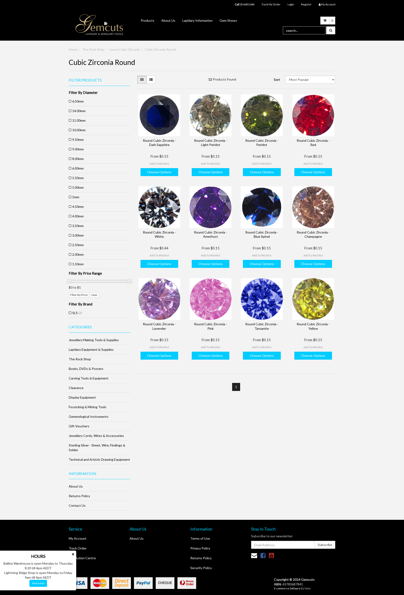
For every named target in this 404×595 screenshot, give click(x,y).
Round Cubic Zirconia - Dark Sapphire (159, 142)
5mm (75, 197)
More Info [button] (38, 583)
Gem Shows (228, 20)
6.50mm (78, 101)
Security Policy (201, 568)
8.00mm (78, 159)
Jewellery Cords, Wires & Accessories (96, 436)
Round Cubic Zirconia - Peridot (261, 142)
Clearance (76, 388)
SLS (77, 313)
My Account (78, 538)
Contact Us (77, 505)
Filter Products (85, 80)
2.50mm (78, 245)
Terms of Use (200, 538)
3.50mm (78, 226)
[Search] (330, 30)
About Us (168, 20)
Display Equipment (82, 397)
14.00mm (79, 111)
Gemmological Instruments (88, 416)
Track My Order (271, 4)
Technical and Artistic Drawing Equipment (99, 459)
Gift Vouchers (79, 426)
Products (147, 20)
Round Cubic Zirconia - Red (313, 142)
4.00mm (78, 216)
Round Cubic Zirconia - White (159, 234)
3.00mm (78, 235)
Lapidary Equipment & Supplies (91, 349)
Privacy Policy (200, 548)
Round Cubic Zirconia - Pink (210, 326)
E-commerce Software (287, 588)
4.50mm (78, 207)
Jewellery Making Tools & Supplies (94, 340)
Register (306, 4)
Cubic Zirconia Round (160, 49)
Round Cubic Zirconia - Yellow (313, 326)
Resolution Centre (82, 558)
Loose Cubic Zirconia (124, 49)
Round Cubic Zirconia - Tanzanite (261, 326)
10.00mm (79, 130)
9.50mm (78, 140)
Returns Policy (79, 496)
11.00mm (79, 120)
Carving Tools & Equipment (88, 378)
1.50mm (78, 264)
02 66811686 (244, 4)
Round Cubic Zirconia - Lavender (159, 326)
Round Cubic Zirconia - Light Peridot (210, 142)
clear (94, 295)
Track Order (78, 548)
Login (291, 4)
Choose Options (159, 172)
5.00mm (78, 187)
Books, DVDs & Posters (86, 369)
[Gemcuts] (99, 24)
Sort (277, 79)
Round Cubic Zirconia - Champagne (313, 234)
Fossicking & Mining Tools (87, 407)
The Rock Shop (93, 49)
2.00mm (78, 254)
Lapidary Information (197, 20)
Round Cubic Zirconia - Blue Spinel (261, 234)
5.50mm (78, 178)
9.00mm (78, 149)
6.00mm (78, 168)
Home (73, 49)
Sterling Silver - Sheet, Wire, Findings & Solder (97, 447)
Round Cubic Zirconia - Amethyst (210, 234)
